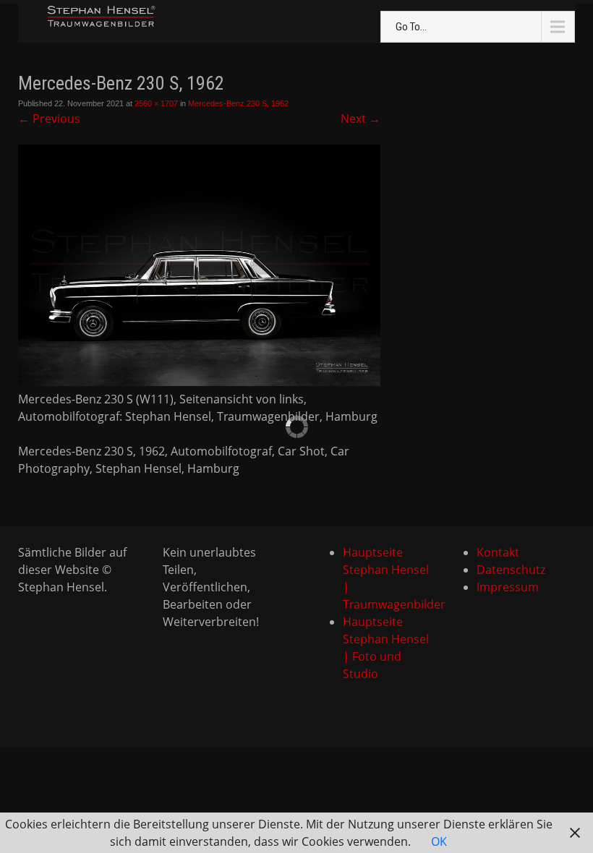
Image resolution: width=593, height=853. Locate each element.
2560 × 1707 (156, 103)
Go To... (411, 26)
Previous (49, 119)
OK (439, 841)
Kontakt (498, 552)
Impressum (508, 587)
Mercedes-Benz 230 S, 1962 (238, 103)
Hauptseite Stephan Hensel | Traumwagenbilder (387, 578)
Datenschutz (511, 570)
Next (360, 119)
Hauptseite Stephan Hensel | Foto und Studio (386, 648)
